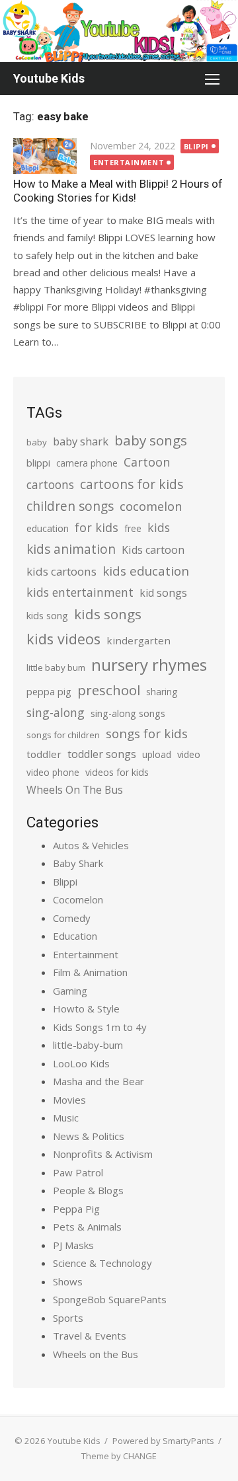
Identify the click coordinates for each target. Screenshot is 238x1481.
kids (158, 527)
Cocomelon (78, 899)
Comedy (72, 918)
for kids (96, 527)
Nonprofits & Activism (103, 1153)
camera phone (87, 463)
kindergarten (138, 640)
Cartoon (147, 462)
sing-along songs (128, 713)
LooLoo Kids (81, 1063)
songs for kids (147, 733)
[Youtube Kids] (119, 31)
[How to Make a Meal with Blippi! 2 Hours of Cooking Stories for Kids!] (45, 156)
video (188, 754)
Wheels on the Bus (95, 1354)
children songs (70, 506)
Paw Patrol (78, 1172)
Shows (68, 1281)
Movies (69, 1099)
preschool (108, 690)
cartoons (50, 484)
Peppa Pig (76, 1208)
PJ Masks (73, 1245)
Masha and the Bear (98, 1081)
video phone (52, 772)
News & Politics (88, 1136)
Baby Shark (78, 863)
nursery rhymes (149, 664)
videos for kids (117, 772)
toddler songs (101, 754)
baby (36, 442)
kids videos (63, 638)
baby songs (150, 440)
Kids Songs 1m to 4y (100, 1027)
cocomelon (151, 506)
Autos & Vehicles (91, 845)
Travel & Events (89, 1335)
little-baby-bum (88, 1044)
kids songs (107, 614)
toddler (43, 754)
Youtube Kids (49, 78)
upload (156, 754)
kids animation (71, 549)
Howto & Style (86, 1008)
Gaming (70, 990)
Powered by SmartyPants (163, 1441)
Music (66, 1117)
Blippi (196, 146)
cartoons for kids (131, 484)
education (47, 528)
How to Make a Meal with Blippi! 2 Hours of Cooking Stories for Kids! (118, 190)
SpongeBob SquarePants (110, 1299)
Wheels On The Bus (74, 789)
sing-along (55, 712)
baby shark (80, 441)
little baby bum (55, 667)
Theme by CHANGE (119, 1456)
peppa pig (48, 691)
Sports (68, 1317)
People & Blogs (88, 1190)
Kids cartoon (153, 550)
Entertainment (128, 162)
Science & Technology (102, 1263)
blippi (38, 463)
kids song (47, 615)
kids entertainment (80, 592)
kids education (145, 570)
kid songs (163, 593)
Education (75, 935)
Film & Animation (90, 972)
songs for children (63, 735)
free (132, 528)
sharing (161, 691)
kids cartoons (61, 571)
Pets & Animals (87, 1226)
